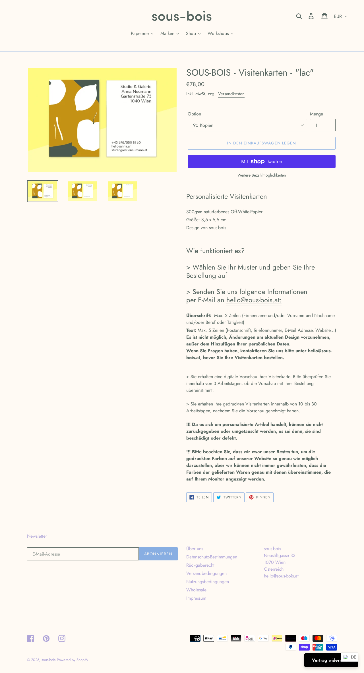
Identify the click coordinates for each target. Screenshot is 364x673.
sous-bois (48, 659)
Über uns (194, 548)
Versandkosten (231, 94)
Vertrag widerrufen (331, 660)
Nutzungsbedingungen (207, 581)
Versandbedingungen (206, 573)
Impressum (196, 598)
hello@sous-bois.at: (254, 300)
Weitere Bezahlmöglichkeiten (261, 175)
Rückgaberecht (200, 565)
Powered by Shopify (72, 659)
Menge (316, 114)
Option (194, 114)
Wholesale (196, 590)
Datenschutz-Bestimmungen (211, 557)
